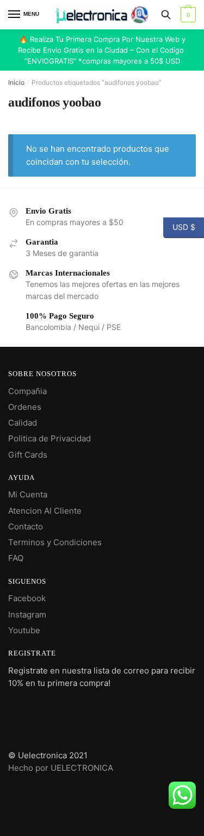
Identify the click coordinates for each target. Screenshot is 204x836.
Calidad (22, 422)
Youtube (24, 630)
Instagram (27, 614)
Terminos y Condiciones (55, 542)
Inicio (16, 82)
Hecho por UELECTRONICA (60, 768)
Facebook (27, 598)
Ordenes (24, 407)
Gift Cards (27, 455)
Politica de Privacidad (49, 438)
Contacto (25, 526)
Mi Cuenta (27, 494)
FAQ (15, 558)
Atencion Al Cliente (45, 511)
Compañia (27, 391)
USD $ (179, 227)
